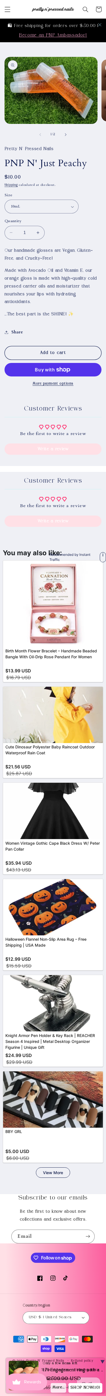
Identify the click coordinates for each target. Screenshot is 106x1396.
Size (9, 195)
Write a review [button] (53, 449)
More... (58, 1387)
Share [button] (17, 332)
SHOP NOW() (85, 1388)
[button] (7, 9)
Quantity (13, 221)
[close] (100, 25)
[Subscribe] (87, 1236)
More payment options (53, 383)
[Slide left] (40, 134)
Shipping (11, 185)
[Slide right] (66, 134)
